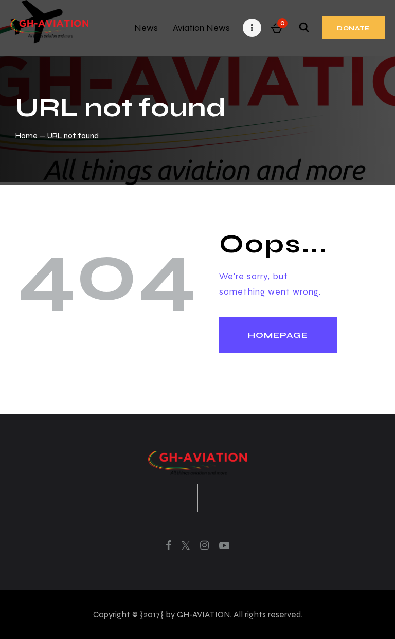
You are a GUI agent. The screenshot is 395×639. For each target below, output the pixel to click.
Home (26, 135)
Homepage (278, 335)
